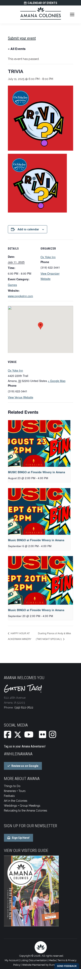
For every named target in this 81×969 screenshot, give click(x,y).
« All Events (17, 48)
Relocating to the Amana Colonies (25, 810)
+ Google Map (56, 381)
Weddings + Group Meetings (22, 805)
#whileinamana (18, 754)
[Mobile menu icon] (72, 14)
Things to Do (12, 786)
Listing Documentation (33, 960)
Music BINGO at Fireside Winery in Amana (36, 540)
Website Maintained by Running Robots (45, 964)
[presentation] (39, 443)
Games (12, 285)
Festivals (9, 795)
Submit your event (22, 38)
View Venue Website (20, 397)
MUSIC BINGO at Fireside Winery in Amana (36, 472)
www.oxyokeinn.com (20, 296)
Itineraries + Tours (15, 791)
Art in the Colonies (15, 800)
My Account (12, 960)
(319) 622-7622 (23, 707)
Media (52, 960)
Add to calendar (28, 229)
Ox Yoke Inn (48, 257)
